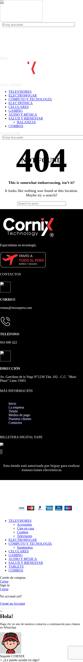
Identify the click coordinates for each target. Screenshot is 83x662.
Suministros (25, 547)
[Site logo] (21, 20)
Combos (22, 532)
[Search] (76, 25)
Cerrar (4, 581)
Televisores (24, 536)
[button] (41, 645)
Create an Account (12, 603)
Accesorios (24, 524)
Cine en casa (25, 528)
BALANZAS (26, 122)
